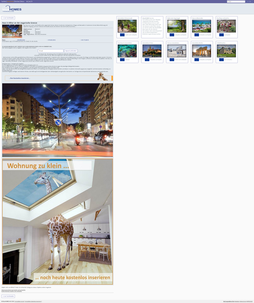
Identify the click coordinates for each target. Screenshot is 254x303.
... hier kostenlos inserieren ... (19, 78)
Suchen (3, 1)
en (29, 1)
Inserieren (10, 1)
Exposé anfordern (71, 51)
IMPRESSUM (249, 301)
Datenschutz (243, 301)
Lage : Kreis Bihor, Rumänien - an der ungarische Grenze (17, 61)
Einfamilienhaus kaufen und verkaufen (11, 291)
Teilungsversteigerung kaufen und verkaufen (13, 290)
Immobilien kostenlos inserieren (33, 301)
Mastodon (237, 301)
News (22, 1)
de (27, 1)
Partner (17, 1)
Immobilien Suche (19, 301)
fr (32, 1)
